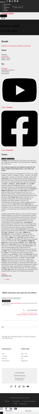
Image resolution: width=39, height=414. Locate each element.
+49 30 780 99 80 (31, 310)
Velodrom (4, 68)
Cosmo (7, 279)
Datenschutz (9, 410)
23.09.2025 (4, 56)
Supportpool (24, 360)
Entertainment (5, 360)
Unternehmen (7, 4)
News (3, 354)
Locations (4, 356)
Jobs (5, 5)
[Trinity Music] (7, 13)
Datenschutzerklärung (16, 303)
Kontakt (6, 10)
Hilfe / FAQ (24, 354)
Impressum (28, 410)
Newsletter (6, 7)
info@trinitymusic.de (19, 375)
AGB (5, 8)
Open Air (4, 358)
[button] (3, 18)
